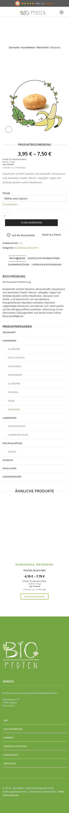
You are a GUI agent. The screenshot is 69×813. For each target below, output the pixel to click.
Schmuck (8, 460)
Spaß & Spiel (10, 468)
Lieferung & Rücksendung (46, 264)
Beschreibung (17, 258)
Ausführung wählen (34, 596)
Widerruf (8, 737)
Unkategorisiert (12, 476)
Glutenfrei (14, 383)
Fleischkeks (14, 366)
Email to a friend (51, 234)
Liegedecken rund (18, 434)
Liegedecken (9, 417)
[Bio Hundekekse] (34, 103)
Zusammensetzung (18, 264)
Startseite (14, 47)
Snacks (12, 451)
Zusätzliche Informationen (44, 258)
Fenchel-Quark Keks (34, 570)
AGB (5, 720)
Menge (6, 193)
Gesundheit (9, 332)
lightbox (8, 129)
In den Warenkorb (31, 222)
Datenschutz (10, 754)
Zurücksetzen (10, 204)
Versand (10, 164)
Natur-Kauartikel (13, 443)
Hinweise (49, 3)
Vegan (11, 400)
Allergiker (14, 349)
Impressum (9, 763)
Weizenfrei (43, 47)
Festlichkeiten (16, 357)
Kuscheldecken (16, 426)
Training (13, 392)
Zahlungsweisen (12, 728)
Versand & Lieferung (15, 746)
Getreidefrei (15, 374)
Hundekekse (28, 47)
